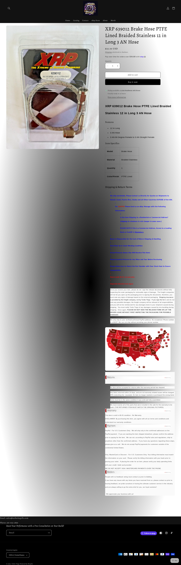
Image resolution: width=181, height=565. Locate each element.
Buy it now (133, 82)
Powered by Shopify (26, 564)
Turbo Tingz (16, 564)
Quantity (108, 61)
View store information (117, 97)
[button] (9, 8)
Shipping (108, 52)
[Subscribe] (48, 533)
